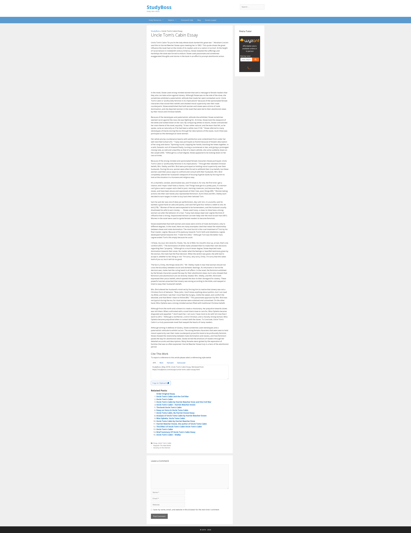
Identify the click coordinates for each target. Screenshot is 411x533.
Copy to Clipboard (159, 383)
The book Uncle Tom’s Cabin (169, 407)
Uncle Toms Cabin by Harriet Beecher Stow (175, 421)
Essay (155, 443)
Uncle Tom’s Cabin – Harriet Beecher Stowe (175, 405)
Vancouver (181, 363)
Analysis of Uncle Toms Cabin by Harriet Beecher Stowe (181, 415)
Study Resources (155, 20)
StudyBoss (159, 7)
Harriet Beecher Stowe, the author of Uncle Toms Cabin (181, 424)
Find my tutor (245, 56)
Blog (199, 20)
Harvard (170, 363)
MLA (161, 363)
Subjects (171, 20)
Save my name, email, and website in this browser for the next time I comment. (186, 509)
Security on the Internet (161, 448)
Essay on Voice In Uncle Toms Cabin (172, 410)
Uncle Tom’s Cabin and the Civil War (172, 396)
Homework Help (187, 20)
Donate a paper (211, 20)
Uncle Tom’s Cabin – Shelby (168, 435)
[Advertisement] (190, 75)
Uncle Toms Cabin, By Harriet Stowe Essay (175, 413)
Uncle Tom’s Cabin (164, 399)
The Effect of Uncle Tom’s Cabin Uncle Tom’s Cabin (179, 426)
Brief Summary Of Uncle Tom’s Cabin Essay (175, 432)
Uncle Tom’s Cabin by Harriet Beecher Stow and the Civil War (183, 402)
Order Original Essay (165, 394)
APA (154, 363)
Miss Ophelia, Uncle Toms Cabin (170, 418)
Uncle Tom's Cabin (164, 443)
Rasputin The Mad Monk (162, 445)
